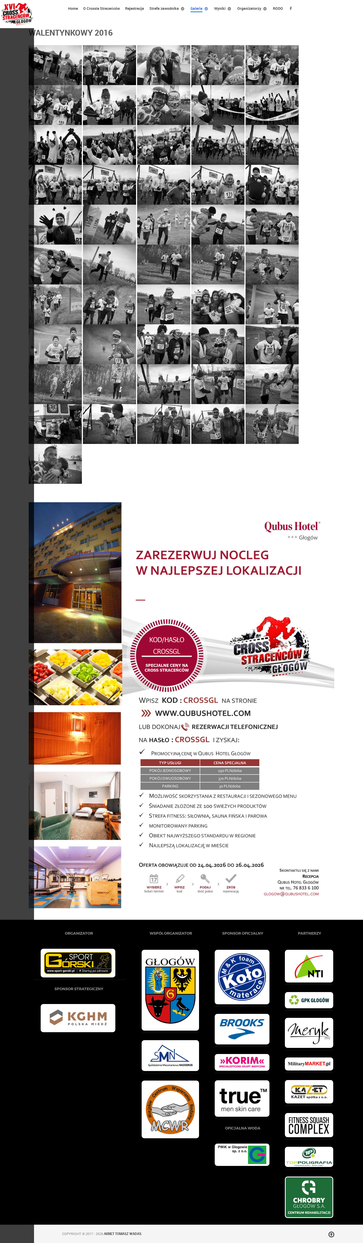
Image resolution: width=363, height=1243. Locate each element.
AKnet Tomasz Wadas (122, 1234)
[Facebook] (291, 8)
